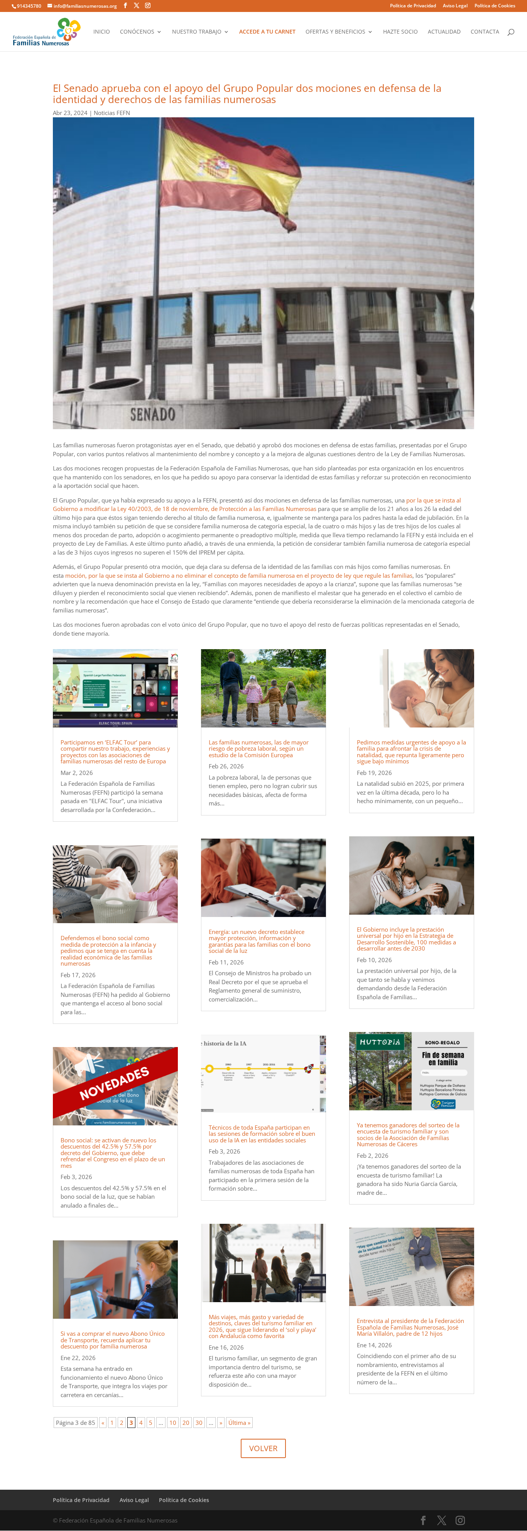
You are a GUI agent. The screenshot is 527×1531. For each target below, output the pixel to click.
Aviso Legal (455, 6)
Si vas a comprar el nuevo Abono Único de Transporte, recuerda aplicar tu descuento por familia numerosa (113, 1340)
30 (199, 1422)
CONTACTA (485, 32)
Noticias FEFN (112, 113)
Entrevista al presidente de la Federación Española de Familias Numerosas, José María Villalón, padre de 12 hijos (410, 1327)
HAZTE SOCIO (400, 32)
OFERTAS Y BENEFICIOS (335, 32)
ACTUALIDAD (444, 32)
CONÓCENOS (137, 32)
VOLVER (263, 1448)
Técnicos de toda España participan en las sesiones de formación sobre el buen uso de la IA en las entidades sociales (262, 1133)
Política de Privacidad (413, 6)
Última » (239, 1422)
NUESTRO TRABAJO (196, 32)
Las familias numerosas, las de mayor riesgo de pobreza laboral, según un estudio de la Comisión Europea (259, 748)
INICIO (101, 32)
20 (185, 1422)
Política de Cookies (495, 6)
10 (172, 1422)
